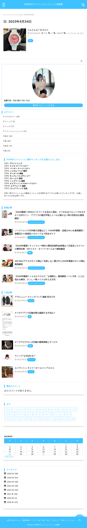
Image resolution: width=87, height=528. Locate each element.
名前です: (8, 100)
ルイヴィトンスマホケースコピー (23, 183)
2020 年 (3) (12, 498)
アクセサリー (12, 116)
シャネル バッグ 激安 (18, 171)
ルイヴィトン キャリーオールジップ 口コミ (35, 368)
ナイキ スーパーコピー (19, 166)
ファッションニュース (16, 131)
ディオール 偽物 (16, 173)
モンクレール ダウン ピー (20, 176)
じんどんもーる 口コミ (38, 30)
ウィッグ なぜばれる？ (25, 356)
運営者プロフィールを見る (43, 105)
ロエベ (29, 414)
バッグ (9, 126)
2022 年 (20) (12, 490)
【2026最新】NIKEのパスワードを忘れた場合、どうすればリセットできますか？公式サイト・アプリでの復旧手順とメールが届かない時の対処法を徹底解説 (50, 215)
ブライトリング (15, 163)
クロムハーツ (49, 419)
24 (10, 454)
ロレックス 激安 (16, 178)
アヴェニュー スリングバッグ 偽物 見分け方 (35, 297)
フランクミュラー (11, 419)
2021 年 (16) (12, 494)
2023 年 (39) (12, 486)
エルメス (42, 409)
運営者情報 (26, 520)
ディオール (20, 414)
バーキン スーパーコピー (20, 168)
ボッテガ (72, 419)
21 (51, 33)
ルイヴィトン (31, 409)
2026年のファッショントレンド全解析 (43, 4)
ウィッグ (10, 121)
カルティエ (9, 414)
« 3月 (6, 456)
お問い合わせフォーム (13, 520)
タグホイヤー (61, 419)
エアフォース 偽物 (18, 186)
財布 (8, 146)
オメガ (68, 414)
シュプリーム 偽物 (17, 181)
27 (43, 454)
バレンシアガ (37, 419)
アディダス (38, 414)
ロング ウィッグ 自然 (18, 188)
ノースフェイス (18, 409)
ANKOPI (60, 33)
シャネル (63, 409)
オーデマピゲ (25, 419)
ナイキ (8, 409)
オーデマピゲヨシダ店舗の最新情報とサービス (36, 342)
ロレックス (72, 409)
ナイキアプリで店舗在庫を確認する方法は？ (35, 313)
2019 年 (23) (12, 502)
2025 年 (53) (12, 478)
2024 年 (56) (12, 482)
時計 (8, 136)
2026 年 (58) (12, 473)
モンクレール (52, 409)
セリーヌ (48, 414)
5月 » (11, 456)
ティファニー (58, 414)
